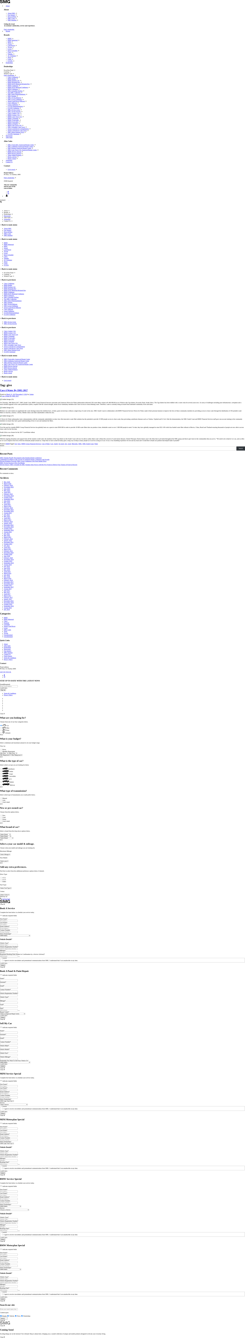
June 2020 (7, 556)
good (69, 444)
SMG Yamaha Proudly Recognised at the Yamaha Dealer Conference (21, 458)
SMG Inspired (12, 20)
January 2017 (8, 599)
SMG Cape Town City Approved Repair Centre (22, 150)
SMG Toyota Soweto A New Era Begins (12, 463)
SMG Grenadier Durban (15, 91)
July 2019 (7, 566)
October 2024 (8, 497)
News (19, 1316)
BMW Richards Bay (14, 82)
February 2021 (8, 551)
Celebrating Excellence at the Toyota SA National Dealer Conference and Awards (24, 459)
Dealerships (9, 63)
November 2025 (9, 487)
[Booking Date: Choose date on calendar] (19, 1164)
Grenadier (7, 624)
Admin (31, 394)
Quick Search (8, 656)
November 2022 (9, 527)
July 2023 (7, 515)
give (66, 444)
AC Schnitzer (12, 56)
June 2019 (7, 568)
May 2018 (7, 577)
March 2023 (7, 520)
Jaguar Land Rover (9, 626)
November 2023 (9, 511)
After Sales (9, 137)
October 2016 (8, 604)
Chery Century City (14, 113)
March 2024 (7, 506)
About (8, 6)
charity (56, 444)
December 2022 (8, 525)
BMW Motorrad (13, 40)
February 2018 (8, 580)
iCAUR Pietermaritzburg (15, 106)
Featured (6, 623)
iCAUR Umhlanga (14, 108)
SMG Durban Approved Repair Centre (20, 148)
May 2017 (7, 592)
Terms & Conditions (10, 658)
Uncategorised (8, 635)
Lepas (10, 59)
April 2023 (7, 518)
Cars (51, 444)
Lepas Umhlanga (13, 104)
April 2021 (7, 547)
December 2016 (8, 601)
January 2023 (8, 523)
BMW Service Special (15, 152)
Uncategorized (8, 636)
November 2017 (9, 584)
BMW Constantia (13, 118)
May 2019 (7, 570)
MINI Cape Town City (15, 125)
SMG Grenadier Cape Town (16, 127)
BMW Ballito (12, 79)
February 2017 (8, 597)
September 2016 (9, 606)
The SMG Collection (14, 92)
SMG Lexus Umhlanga (15, 99)
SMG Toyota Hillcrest (14, 98)
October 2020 (8, 554)
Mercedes (75, 444)
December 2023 (8, 509)
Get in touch (12, 169)
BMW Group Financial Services (31, 444)
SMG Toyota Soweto (14, 111)
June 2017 (7, 590)
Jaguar (10, 44)
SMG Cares (11, 18)
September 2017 (9, 587)
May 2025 (7, 490)
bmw (19, 444)
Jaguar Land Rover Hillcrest (16, 101)
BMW (10, 38)
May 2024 (7, 502)
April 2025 (7, 492)
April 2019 (7, 571)
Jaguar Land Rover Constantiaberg (18, 129)
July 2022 (7, 533)
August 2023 (8, 513)
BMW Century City (14, 115)
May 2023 (7, 516)
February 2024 (8, 508)
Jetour (10, 57)
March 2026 (7, 483)
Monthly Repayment (8, 751)
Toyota (10, 47)
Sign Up (3, 690)
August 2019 (8, 565)
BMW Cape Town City (15, 117)
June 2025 (7, 489)
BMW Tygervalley (13, 120)
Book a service (12, 157)
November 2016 (9, 602)
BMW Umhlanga (13, 86)
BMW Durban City (14, 80)
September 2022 (9, 530)
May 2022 (7, 535)
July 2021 (7, 546)
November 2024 (9, 496)
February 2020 (8, 558)
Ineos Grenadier (13, 50)
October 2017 (8, 585)
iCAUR (10, 61)
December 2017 (8, 582)
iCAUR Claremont (14, 134)
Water (96, 444)
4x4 (16, 444)
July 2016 (7, 609)
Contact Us (9, 162)
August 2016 (8, 608)
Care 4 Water (46, 444)
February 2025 (8, 494)
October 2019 (8, 561)
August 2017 (8, 589)
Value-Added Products (15, 155)
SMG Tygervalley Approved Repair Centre (21, 145)
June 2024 (7, 501)
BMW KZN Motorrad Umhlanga (18, 87)
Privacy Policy (8, 659)
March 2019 (7, 573)
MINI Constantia (13, 123)
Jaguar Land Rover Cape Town (17, 130)
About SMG (12, 13)
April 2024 (7, 504)
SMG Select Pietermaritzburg (17, 94)
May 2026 (7, 482)
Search (2, 445)
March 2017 (7, 596)
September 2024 (9, 499)
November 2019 (9, 559)
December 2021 (8, 542)
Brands (8, 31)
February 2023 (8, 521)
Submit (3, 965)
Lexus (10, 49)
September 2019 (9, 563)
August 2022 (8, 532)
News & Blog (12, 17)
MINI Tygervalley (13, 122)
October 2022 (8, 528)
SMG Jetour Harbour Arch (16, 132)
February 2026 (8, 485)
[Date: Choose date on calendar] (19, 1010)
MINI (9, 42)
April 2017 (7, 594)
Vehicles (11, 1316)
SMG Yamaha (12, 96)
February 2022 (8, 539)
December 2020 (8, 552)
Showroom (9, 136)
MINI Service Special (14, 153)
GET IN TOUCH (5, 672)
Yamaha (10, 54)
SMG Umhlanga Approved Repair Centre (20, 146)
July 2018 (7, 575)
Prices (4, 749)
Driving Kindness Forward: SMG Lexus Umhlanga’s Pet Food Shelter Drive (23, 461)
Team (5, 631)
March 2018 (7, 578)
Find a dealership (9, 29)
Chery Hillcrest (12, 103)
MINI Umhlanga (13, 89)
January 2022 (8, 540)
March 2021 (7, 549)
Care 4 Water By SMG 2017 (14, 390)
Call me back (6, 899)
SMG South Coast (88, 444)
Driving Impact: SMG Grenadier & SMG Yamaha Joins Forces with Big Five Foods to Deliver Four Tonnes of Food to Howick (38, 465)
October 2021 (8, 544)
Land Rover (11, 45)
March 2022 (7, 537)
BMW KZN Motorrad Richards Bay (19, 84)
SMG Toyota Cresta (14, 110)
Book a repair (12, 158)
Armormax (9, 160)
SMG (80, 444)
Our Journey (12, 15)
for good (61, 444)
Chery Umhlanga (13, 77)
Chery (10, 52)
